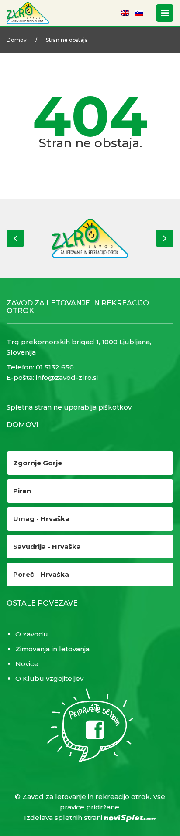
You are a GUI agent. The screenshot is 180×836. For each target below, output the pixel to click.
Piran (22, 491)
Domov (17, 40)
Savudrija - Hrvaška (47, 546)
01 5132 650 (55, 367)
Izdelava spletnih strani (64, 817)
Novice (26, 664)
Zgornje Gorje (37, 463)
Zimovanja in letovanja (52, 649)
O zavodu (31, 634)
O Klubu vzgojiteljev (49, 678)
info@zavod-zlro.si (67, 377)
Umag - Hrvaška (41, 518)
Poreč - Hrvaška (41, 574)
